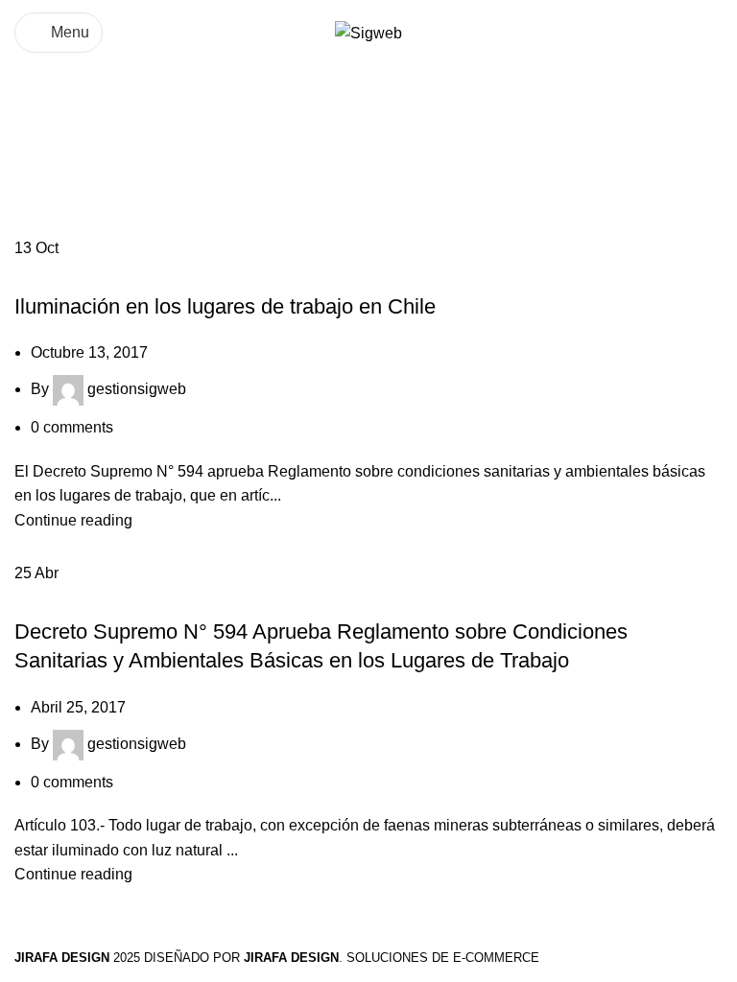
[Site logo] (368, 32)
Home (35, 171)
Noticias (51, 272)
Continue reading (73, 520)
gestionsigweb (136, 389)
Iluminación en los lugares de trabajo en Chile (225, 306)
